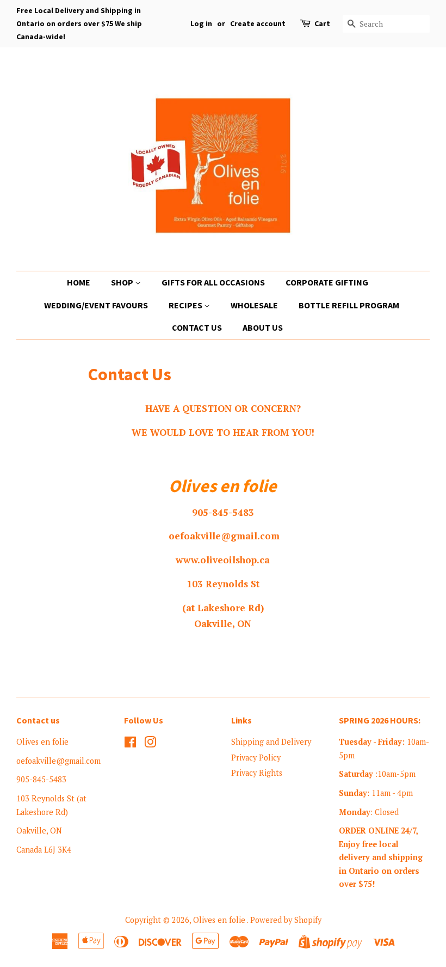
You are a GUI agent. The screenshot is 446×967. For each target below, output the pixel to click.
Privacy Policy (256, 757)
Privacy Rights (256, 773)
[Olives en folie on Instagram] (150, 744)
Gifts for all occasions (213, 282)
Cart (322, 23)
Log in (201, 23)
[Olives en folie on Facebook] (130, 744)
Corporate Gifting (327, 282)
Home (78, 282)
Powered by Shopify (285, 920)
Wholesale (254, 305)
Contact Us (197, 327)
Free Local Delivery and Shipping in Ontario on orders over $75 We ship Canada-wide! (79, 23)
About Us (263, 327)
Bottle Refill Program (349, 305)
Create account (258, 23)
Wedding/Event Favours (96, 305)
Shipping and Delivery (271, 742)
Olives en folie (220, 920)
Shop (123, 282)
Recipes (186, 305)
